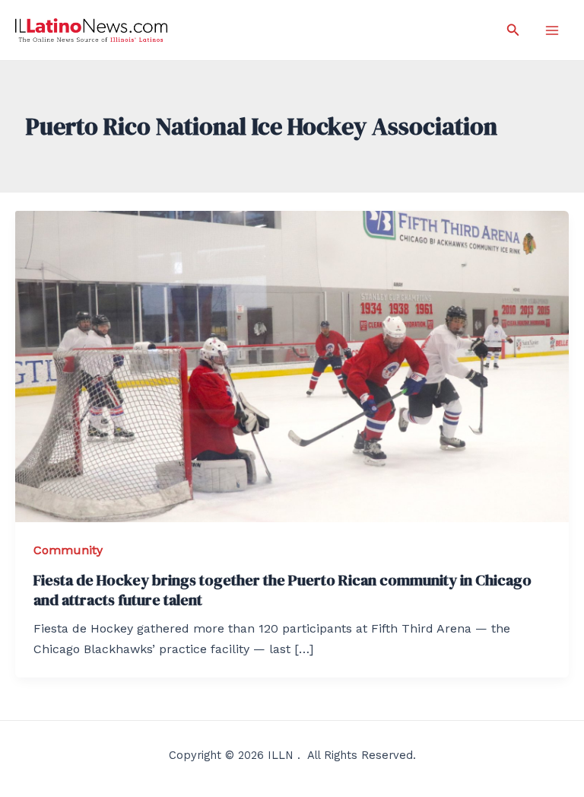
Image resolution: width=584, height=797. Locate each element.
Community (68, 550)
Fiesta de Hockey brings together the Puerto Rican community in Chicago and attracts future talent (282, 590)
